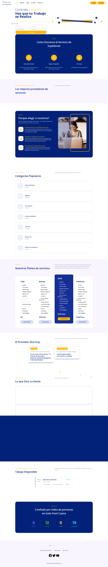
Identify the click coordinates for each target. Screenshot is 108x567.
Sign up (101, 3)
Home (17, 2)
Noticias (33, 2)
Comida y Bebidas (30, 216)
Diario (27, 2)
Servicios (27, 226)
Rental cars (28, 237)
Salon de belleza (30, 185)
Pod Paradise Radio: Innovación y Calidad (64, 355)
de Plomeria (28, 206)
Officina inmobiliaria (31, 247)
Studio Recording (62, 348)
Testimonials (57, 550)
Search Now (30, 32)
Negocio (27, 195)
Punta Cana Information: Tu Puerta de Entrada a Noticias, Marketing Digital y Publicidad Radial (40, 357)
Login (94, 3)
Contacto (40, 2)
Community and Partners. (46, 550)
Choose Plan (26, 322)
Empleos (22, 2)
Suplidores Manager (45, 351)
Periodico (34, 348)
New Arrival (65, 550)
